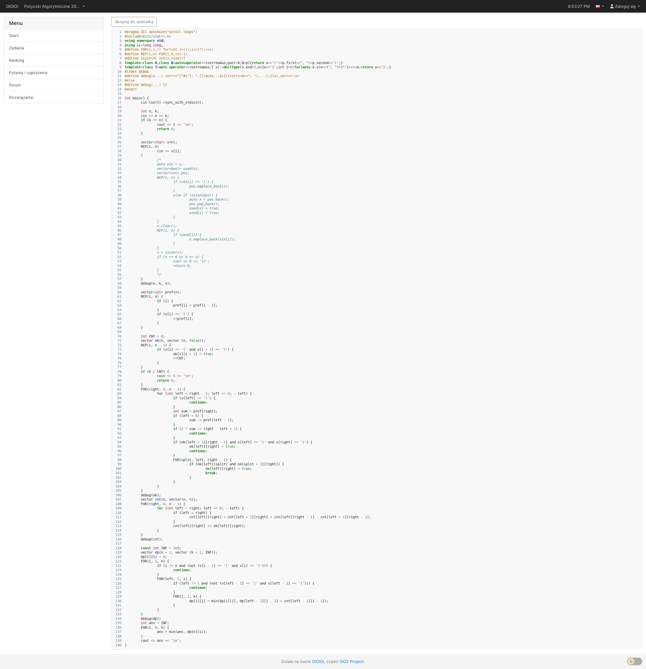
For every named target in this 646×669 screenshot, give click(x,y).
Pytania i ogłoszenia (28, 72)
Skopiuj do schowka (134, 21)
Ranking (16, 60)
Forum (15, 84)
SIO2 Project (352, 661)
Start (14, 35)
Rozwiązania (21, 97)
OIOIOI (12, 6)
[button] (54, 6)
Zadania (16, 47)
